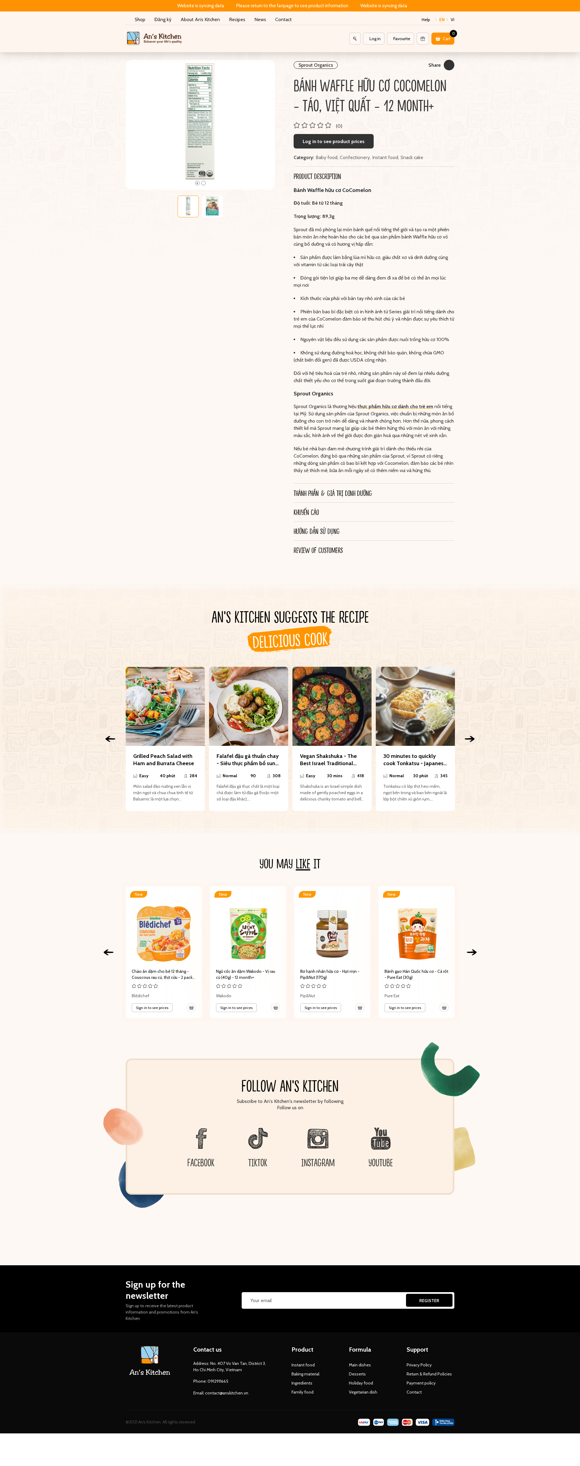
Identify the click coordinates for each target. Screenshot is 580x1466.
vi (452, 19)
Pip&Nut (307, 995)
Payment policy (421, 1383)
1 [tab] (197, 183)
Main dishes (360, 1365)
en (442, 19)
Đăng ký (163, 19)
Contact (283, 19)
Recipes (237, 19)
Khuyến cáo (306, 512)
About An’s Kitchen (200, 19)
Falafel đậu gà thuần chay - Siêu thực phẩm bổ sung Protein (248, 760)
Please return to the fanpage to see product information (292, 5)
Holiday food (361, 1383)
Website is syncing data (200, 5)
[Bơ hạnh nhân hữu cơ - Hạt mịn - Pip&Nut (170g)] (332, 952)
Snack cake (412, 157)
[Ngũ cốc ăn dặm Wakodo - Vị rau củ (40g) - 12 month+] (248, 952)
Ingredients (302, 1383)
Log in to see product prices (334, 141)
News (260, 19)
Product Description (317, 176)
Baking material (305, 1374)
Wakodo (223, 995)
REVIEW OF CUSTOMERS (318, 550)
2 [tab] (203, 183)
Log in (375, 38)
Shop (140, 19)
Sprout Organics (315, 65)
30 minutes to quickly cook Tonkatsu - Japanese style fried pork (414, 760)
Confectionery (355, 157)
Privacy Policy (419, 1365)
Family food (303, 1392)
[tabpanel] (200, 125)
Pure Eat (392, 995)
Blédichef (140, 995)
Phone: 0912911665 (210, 1381)
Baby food (326, 157)
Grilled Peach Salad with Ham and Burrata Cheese (163, 760)
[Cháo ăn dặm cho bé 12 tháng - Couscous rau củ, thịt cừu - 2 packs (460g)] (164, 952)
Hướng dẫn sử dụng (317, 531)
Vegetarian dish (363, 1392)
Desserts (357, 1374)
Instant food (385, 157)
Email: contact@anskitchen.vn (220, 1393)
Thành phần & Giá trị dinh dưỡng (333, 493)
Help (426, 19)
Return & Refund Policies (429, 1374)
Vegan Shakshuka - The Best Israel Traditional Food (328, 760)
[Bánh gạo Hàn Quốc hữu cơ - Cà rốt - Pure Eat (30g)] (417, 952)
